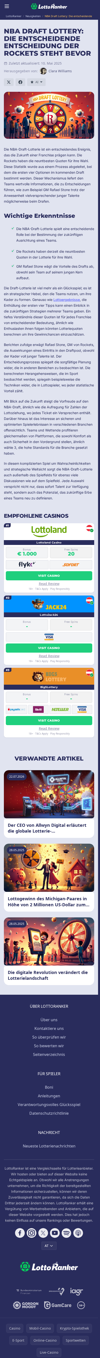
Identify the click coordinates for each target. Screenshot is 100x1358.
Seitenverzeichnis (49, 1054)
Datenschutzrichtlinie (49, 1113)
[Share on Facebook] (20, 82)
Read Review (49, 583)
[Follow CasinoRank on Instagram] (31, 1233)
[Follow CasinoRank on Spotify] (66, 1233)
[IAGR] (76, 1292)
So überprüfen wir (49, 1037)
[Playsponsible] (57, 1292)
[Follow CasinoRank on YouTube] (55, 1233)
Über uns (49, 1019)
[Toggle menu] (7, 6)
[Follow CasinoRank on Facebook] (20, 1233)
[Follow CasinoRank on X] (43, 1233)
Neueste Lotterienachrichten (49, 1146)
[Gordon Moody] (25, 1305)
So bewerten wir (49, 1045)
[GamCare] (57, 1305)
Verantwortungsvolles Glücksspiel (49, 1104)
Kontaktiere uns (49, 1028)
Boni (49, 1087)
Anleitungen (49, 1096)
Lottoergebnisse (66, 300)
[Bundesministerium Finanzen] (29, 1292)
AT (47, 1245)
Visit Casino (49, 575)
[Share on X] (9, 82)
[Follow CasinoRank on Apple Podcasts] (78, 1233)
